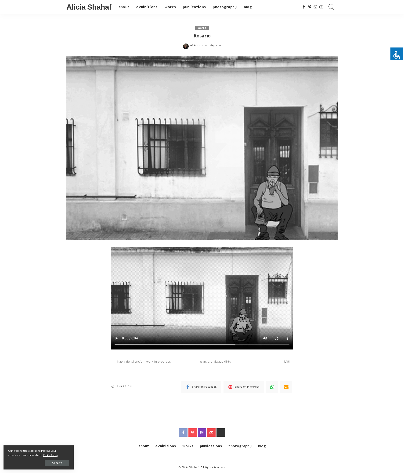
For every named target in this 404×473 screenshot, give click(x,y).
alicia (195, 45)
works (202, 28)
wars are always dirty (215, 361)
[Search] (331, 7)
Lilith (287, 361)
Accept (57, 463)
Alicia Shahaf (89, 7)
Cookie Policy (50, 455)
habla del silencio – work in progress (144, 361)
